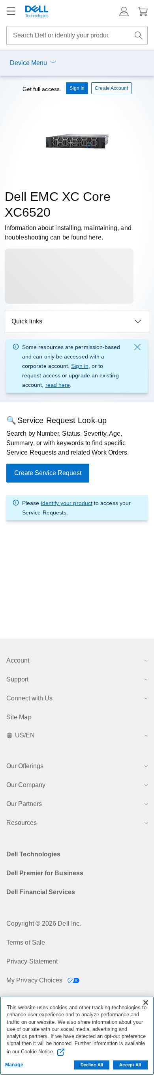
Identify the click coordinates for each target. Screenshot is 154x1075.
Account (17, 660)
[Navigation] (11, 11)
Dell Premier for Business (44, 873)
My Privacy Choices (35, 980)
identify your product (66, 503)
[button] (124, 11)
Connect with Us (29, 698)
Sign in (79, 366)
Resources (21, 822)
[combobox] (77, 35)
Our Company (25, 785)
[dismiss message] (137, 347)
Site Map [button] (19, 717)
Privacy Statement (32, 961)
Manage (14, 1065)
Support (17, 679)
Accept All (130, 1064)
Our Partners (24, 803)
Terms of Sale (25, 942)
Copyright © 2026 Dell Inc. (43, 923)
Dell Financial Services (40, 892)
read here (57, 385)
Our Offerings (24, 766)
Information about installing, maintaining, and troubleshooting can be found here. (68, 233)
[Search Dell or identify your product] (138, 35)
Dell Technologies (33, 854)
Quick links (26, 321)
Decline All (92, 1064)
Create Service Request (47, 473)
